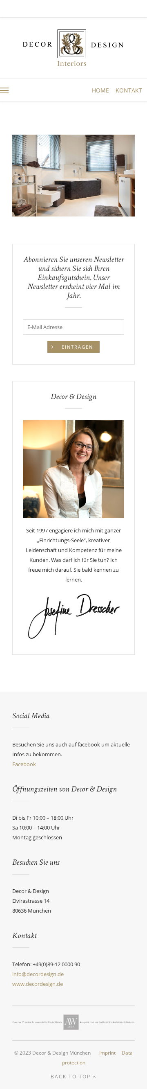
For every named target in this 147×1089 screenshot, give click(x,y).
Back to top (72, 1076)
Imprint (107, 1052)
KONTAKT (129, 90)
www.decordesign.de (37, 984)
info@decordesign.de (38, 974)
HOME (101, 90)
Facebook (24, 764)
